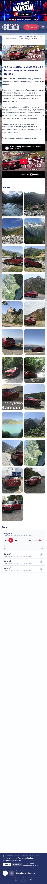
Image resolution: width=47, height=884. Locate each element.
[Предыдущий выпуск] (6, 540)
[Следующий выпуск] (16, 540)
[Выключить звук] (30, 540)
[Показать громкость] (23, 879)
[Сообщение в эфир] (16, 879)
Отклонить (17, 864)
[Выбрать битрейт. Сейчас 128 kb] (31, 879)
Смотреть (33, 27)
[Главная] (3, 38)
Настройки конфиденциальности (30, 864)
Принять (7, 864)
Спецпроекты (11, 39)
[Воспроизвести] (10, 540)
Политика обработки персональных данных (19, 859)
